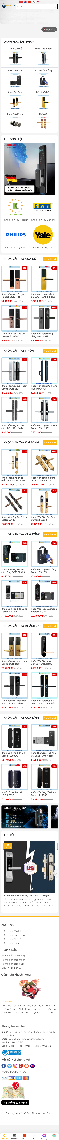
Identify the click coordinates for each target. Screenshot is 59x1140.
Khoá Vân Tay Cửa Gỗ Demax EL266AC (13, 335)
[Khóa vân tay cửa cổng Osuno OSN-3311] (44, 554)
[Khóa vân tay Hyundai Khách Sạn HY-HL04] (14, 685)
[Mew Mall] (24, 817)
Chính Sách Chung (10, 943)
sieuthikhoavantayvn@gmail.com (26, 1038)
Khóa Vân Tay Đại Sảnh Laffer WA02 (14, 518)
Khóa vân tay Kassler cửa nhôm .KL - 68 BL (13, 427)
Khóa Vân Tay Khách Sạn (23, 626)
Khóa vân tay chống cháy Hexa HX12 (42, 335)
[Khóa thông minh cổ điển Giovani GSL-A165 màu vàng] (14, 462)
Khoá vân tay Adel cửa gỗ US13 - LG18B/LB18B (43, 295)
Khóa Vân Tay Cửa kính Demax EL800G (13, 754)
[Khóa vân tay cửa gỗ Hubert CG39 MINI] (14, 279)
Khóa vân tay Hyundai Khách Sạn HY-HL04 (13, 702)
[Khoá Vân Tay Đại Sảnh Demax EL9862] (44, 501)
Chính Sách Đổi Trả (11, 939)
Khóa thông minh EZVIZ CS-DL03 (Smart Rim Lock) (44, 754)
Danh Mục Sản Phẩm (19, 41)
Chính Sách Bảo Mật (11, 931)
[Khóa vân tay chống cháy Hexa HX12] (44, 318)
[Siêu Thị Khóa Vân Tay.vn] (9, 6)
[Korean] (34, 1)
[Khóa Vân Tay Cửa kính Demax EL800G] (14, 737)
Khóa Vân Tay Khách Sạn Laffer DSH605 (42, 662)
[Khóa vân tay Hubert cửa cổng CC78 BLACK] (14, 554)
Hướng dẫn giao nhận (12, 963)
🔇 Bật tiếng (49, 29)
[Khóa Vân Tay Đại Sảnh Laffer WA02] (14, 501)
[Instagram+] (15, 1066)
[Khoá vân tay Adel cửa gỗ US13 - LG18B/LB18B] (44, 279)
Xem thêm (49, 259)
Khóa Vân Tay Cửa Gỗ (20, 259)
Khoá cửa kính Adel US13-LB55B (11, 794)
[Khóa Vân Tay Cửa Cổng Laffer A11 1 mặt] (14, 593)
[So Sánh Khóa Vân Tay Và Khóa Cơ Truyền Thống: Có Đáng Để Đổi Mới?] (29, 867)
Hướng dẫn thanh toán (13, 959)
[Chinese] (29, 1)
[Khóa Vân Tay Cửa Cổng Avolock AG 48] (44, 593)
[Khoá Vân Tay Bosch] (29, 169)
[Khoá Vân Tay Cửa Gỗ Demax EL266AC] (14, 318)
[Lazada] (32, 1066)
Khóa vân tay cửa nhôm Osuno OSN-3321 (14, 387)
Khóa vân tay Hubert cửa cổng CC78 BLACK (13, 571)
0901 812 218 (17, 1042)
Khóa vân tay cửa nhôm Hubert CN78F (44, 387)
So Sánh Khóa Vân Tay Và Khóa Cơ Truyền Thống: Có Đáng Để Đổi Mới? (27, 895)
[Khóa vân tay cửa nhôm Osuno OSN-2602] (44, 410)
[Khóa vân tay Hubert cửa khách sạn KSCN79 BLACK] (44, 685)
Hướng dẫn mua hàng (13, 955)
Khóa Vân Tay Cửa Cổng (22, 534)
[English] (25, 1)
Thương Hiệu (13, 139)
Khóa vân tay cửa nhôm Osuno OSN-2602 (44, 427)
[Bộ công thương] (11, 1052)
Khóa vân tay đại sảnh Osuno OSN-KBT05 (43, 479)
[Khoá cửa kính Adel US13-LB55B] (14, 777)
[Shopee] (26, 1066)
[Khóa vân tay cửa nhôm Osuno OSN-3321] (14, 370)
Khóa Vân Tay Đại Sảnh (21, 442)
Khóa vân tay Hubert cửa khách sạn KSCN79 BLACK (43, 702)
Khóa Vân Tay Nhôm (19, 350)
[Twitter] (9, 1066)
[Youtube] (21, 1066)
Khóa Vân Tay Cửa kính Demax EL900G (43, 794)
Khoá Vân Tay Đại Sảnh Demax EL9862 (43, 518)
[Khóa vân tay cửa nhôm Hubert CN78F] (44, 370)
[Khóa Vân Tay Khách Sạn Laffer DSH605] (44, 646)
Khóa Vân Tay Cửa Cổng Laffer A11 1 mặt (14, 610)
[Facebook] (3, 1066)
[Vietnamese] (21, 1)
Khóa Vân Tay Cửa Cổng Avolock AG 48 (44, 610)
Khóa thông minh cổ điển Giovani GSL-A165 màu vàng (13, 479)
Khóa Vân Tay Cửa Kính (21, 717)
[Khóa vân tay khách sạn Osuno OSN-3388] (14, 646)
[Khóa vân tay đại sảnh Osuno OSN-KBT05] (44, 462)
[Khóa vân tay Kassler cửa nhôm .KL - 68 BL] (14, 410)
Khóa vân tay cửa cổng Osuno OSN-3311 (43, 571)
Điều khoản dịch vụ (11, 967)
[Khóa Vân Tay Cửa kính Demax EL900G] (44, 777)
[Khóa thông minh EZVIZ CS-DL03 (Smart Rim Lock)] (44, 737)
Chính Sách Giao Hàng (13, 935)
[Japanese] (38, 1)
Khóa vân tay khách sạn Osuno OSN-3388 (14, 662)
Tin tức (9, 835)
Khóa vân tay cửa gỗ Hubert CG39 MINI (12, 295)
